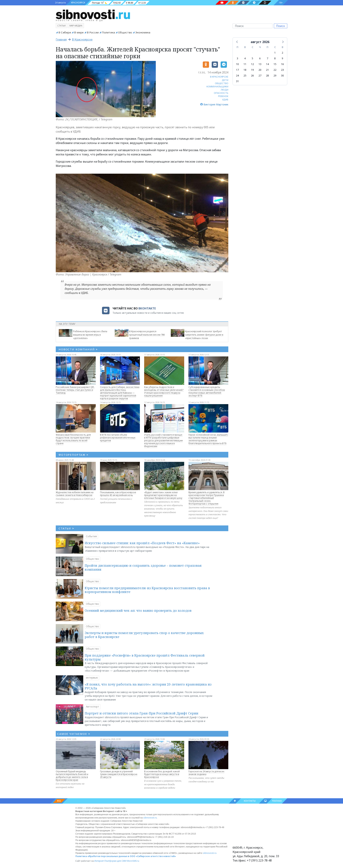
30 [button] (282, 75)
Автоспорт (92, 706)
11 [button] (244, 64)
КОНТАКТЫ (250, 800)
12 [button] (252, 64)
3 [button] (237, 58)
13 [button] (260, 64)
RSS (59, 800)
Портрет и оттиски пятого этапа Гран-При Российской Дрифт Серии (141, 713)
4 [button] (245, 58)
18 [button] (244, 69)
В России (93, 32)
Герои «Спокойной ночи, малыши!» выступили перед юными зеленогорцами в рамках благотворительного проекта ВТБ (208, 439)
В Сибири (64, 32)
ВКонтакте (147, 308)
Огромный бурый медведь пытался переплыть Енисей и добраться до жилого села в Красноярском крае (72, 775)
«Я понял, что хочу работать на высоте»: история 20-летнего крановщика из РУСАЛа (148, 686)
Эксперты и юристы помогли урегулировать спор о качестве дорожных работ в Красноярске (144, 635)
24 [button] (237, 75)
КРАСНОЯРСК (78, 2)
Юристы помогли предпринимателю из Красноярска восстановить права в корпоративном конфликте (147, 590)
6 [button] (260, 58)
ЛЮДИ (224, 89)
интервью (92, 677)
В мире (79, 32)
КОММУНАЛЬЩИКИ (217, 86)
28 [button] (267, 75)
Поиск (280, 26)
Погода (96, 2)
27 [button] (260, 75)
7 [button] (267, 58)
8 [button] (275, 58)
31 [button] (237, 81)
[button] (237, 41)
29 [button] (275, 75)
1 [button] (275, 52)
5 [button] (252, 58)
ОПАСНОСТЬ (221, 93)
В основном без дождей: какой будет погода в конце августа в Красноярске (162, 774)
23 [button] (282, 69)
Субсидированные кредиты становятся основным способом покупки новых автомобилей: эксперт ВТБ (206, 391)
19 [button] (252, 69)
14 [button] (267, 64)
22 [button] (275, 69)
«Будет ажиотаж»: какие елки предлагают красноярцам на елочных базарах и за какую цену (163, 495)
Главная (61, 39)
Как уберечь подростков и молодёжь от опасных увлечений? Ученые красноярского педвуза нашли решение (164, 391)
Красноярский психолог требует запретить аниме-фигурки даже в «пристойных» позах (204, 335)
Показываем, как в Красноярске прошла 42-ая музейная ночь (118, 494)
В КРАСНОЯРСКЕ (219, 76)
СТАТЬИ (66, 528)
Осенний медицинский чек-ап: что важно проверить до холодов (138, 610)
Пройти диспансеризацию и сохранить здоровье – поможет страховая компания (143, 567)
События (91, 536)
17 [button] (237, 69)
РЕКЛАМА (277, 800)
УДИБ (225, 99)
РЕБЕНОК (223, 96)
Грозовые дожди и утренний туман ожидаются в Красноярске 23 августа (118, 774)
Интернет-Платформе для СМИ (110, 860)
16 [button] (282, 64)
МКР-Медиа (75, 25)
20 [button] (260, 69)
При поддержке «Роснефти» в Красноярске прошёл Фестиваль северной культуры (145, 657)
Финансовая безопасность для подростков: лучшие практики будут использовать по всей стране (73, 439)
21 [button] (267, 69)
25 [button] (244, 75)
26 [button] (252, 75)
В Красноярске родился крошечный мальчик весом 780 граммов (147, 335)
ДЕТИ (225, 80)
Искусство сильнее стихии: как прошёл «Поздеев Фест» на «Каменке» (142, 543)
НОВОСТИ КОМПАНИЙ (78, 349)
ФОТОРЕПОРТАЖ (73, 454)
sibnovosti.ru (150, 817)
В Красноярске (82, 39)
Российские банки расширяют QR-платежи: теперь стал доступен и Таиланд (75, 389)
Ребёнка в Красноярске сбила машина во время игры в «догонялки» (90, 335)
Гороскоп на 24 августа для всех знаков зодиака (206, 773)
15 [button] (275, 64)
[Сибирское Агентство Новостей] (93, 14)
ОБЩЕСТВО (221, 83)
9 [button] (282, 58)
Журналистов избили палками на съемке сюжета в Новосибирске (74, 494)
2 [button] (282, 52)
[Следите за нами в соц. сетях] (222, 3)
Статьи (61, 25)
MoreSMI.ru (133, 860)
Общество (125, 32)
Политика (108, 32)
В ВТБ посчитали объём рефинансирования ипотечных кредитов (117, 437)
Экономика (142, 32)
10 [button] (237, 64)
